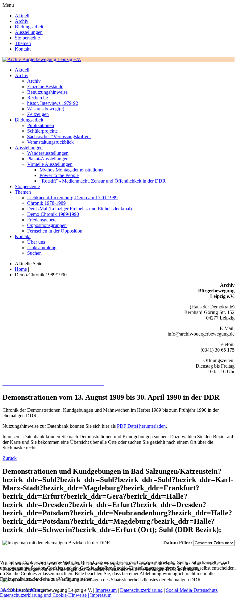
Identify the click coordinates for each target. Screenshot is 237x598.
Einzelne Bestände (45, 86)
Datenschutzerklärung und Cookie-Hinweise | (45, 595)
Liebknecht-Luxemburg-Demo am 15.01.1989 (72, 197)
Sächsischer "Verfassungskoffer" (59, 136)
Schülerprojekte (42, 131)
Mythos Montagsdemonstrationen (72, 169)
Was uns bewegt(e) (45, 108)
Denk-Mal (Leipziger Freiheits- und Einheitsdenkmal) (79, 208)
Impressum (100, 595)
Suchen (34, 253)
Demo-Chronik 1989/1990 (53, 214)
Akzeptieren (12, 589)
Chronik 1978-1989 (46, 203)
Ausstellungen (29, 32)
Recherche (37, 97)
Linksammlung (41, 247)
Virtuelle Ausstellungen (50, 164)
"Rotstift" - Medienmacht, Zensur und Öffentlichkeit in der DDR (103, 181)
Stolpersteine (27, 37)
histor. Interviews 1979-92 (52, 103)
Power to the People (59, 175)
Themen (23, 43)
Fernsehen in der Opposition (54, 230)
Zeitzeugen (38, 114)
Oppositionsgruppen (47, 225)
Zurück (9, 458)
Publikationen (40, 125)
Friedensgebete (41, 219)
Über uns (36, 242)
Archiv (21, 21)
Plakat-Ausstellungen (48, 158)
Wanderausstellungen (48, 153)
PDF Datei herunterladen (141, 426)
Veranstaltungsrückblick (50, 142)
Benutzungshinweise (47, 92)
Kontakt (23, 49)
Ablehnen (34, 589)
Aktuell (22, 15)
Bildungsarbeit (29, 26)
